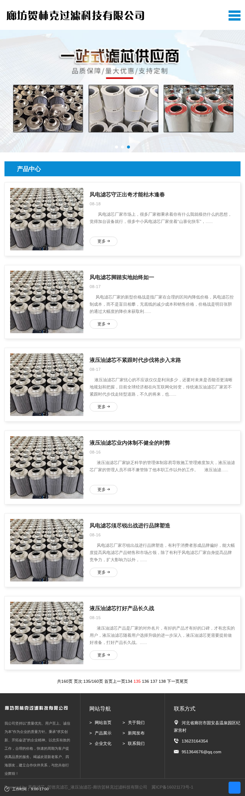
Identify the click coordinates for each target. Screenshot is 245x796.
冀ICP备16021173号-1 (172, 787)
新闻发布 (136, 733)
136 (145, 681)
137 (153, 681)
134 (128, 681)
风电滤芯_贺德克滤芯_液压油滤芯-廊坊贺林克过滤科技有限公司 (87, 787)
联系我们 (136, 743)
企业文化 (103, 743)
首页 (108, 681)
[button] (116, 147)
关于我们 (136, 722)
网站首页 (103, 722)
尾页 (184, 681)
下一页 (173, 681)
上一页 (119, 681)
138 (162, 681)
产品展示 (103, 733)
